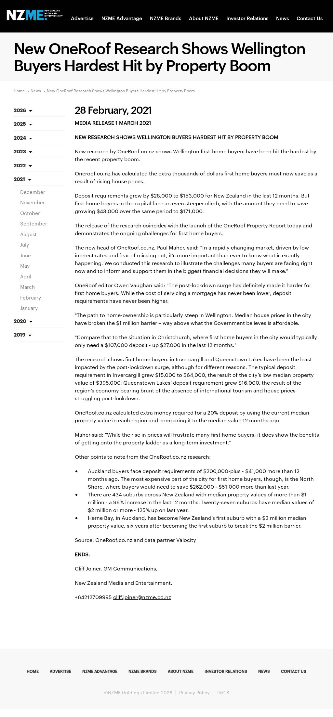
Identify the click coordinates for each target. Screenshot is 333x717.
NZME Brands (165, 18)
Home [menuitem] (33, 671)
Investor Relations (247, 18)
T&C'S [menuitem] (223, 692)
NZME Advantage (121, 18)
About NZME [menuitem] (180, 671)
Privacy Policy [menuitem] (194, 692)
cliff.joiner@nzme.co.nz (142, 597)
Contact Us (310, 18)
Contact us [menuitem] (293, 671)
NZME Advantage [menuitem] (99, 671)
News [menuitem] (264, 671)
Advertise (82, 18)
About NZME (204, 18)
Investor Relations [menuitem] (226, 671)
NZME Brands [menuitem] (142, 671)
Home (19, 90)
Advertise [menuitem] (60, 671)
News (282, 18)
